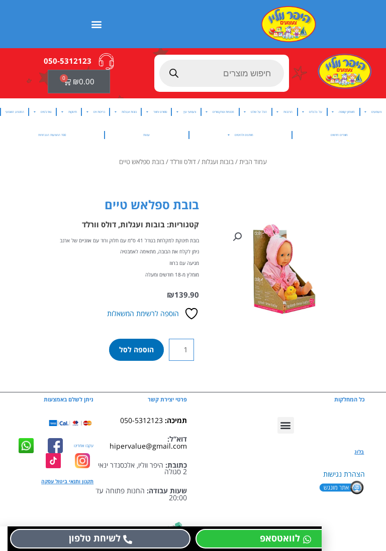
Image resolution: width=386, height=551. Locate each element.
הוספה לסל (136, 349)
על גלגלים (315, 111)
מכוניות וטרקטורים (223, 111)
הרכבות (288, 111)
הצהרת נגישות (344, 474)
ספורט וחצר (160, 111)
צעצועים (376, 111)
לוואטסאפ (280, 538)
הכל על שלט (259, 111)
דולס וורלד (183, 162)
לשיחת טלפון (95, 538)
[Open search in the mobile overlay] (222, 73)
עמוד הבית (253, 162)
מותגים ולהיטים (244, 134)
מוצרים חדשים (339, 134)
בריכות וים (99, 111)
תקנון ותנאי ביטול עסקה (67, 481)
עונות (146, 134)
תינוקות (72, 111)
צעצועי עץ (189, 111)
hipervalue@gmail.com (148, 446)
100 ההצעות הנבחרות (52, 134)
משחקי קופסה (347, 111)
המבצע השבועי (15, 111)
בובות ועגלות (129, 111)
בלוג (359, 451)
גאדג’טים (46, 111)
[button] (96, 24)
